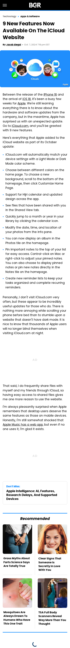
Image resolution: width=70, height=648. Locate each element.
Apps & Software (30, 16)
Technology (9, 16)
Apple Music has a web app (23, 425)
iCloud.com (20, 126)
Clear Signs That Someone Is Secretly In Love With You (49, 564)
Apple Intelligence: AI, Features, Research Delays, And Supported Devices (31, 495)
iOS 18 (26, 99)
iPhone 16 (50, 94)
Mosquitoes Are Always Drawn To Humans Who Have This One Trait (16, 617)
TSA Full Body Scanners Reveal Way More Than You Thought (52, 618)
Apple (22, 103)
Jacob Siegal (13, 44)
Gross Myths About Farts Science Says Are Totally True (16, 562)
